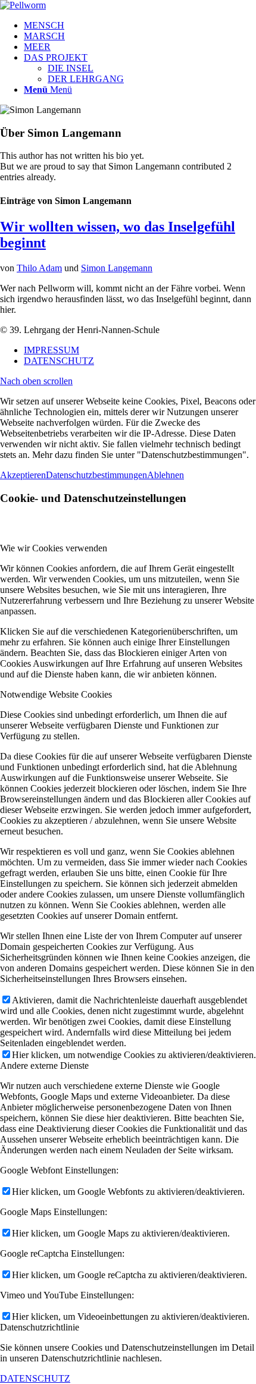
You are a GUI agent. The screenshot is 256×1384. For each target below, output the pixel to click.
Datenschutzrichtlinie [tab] (39, 1327)
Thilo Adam (39, 268)
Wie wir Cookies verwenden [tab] (53, 548)
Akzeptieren (23, 475)
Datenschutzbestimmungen (96, 475)
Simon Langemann (116, 268)
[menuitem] (140, 25)
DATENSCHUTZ (35, 1378)
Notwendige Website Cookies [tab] (56, 694)
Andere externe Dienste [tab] (44, 1065)
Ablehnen (165, 475)
